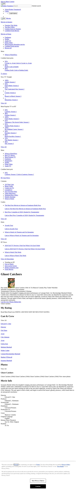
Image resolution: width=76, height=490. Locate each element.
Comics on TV (9, 188)
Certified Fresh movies (12, 46)
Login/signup (13, 13)
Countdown (8, 190)
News (8, 178)
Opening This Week (11, 25)
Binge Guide (9, 186)
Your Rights (60, 466)
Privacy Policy (66, 464)
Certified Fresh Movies (12, 31)
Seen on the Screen (11, 266)
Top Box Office (10, 27)
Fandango (8, 37)
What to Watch (11, 55)
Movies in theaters (6, 22)
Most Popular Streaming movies (15, 44)
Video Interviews (10, 193)
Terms (38, 464)
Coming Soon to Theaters (13, 29)
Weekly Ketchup (10, 197)
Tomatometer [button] (5, 291)
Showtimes (10, 259)
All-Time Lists (9, 184)
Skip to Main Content (7, 1)
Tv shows (4, 73)
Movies (8, 18)
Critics (7, 11)
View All (3, 103)
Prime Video (9, 43)
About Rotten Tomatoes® (13, 9)
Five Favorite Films (11, 191)
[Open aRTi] (3, 4)
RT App (3, 178)
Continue (38, 486)
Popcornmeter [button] (20, 291)
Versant (16, 464)
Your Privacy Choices (38, 480)
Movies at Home (6, 34)
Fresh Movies (9, 269)
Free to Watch (9, 264)
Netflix (7, 39)
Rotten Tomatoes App (11, 267)
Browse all (8, 48)
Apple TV (8, 41)
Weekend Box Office (11, 195)
